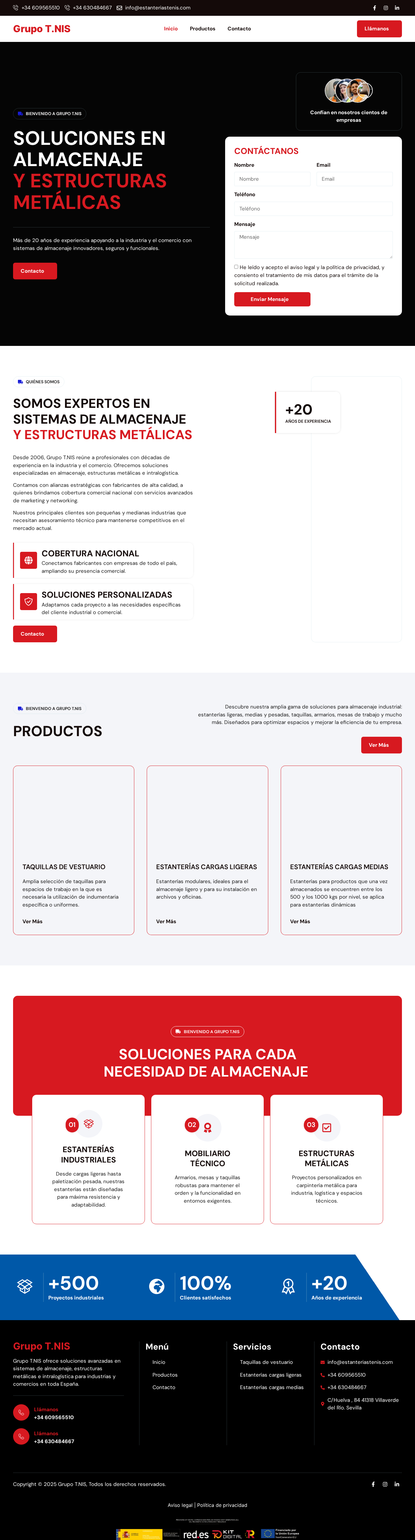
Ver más (32, 921)
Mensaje (244, 224)
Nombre (244, 165)
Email (324, 165)
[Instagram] (386, 8)
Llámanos (46, 1409)
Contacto (239, 28)
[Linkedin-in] (397, 8)
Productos (202, 28)
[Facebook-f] (374, 8)
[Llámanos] (21, 1412)
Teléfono (244, 194)
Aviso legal (180, 1505)
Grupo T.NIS (41, 29)
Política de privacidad (222, 1505)
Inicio (171, 28)
